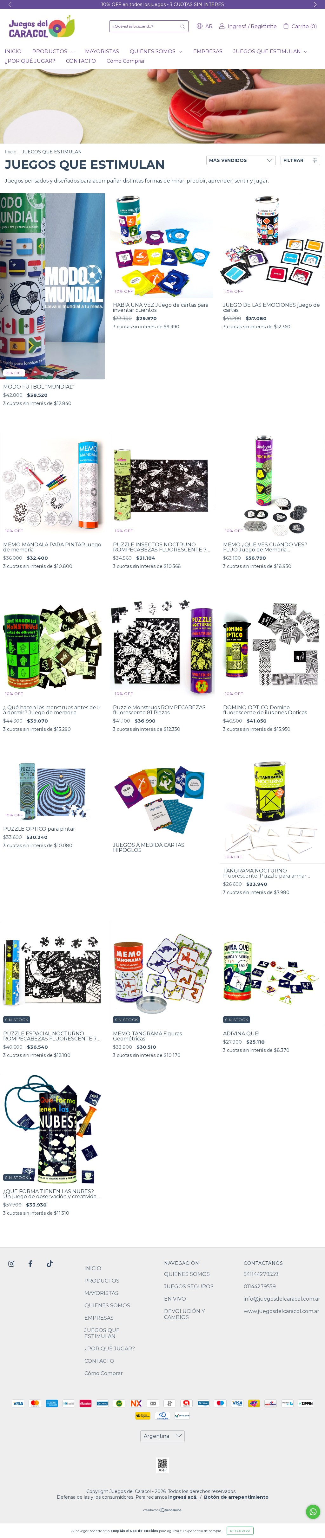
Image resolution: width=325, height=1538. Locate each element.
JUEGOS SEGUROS (189, 1287)
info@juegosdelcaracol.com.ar (282, 1299)
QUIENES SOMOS (153, 51)
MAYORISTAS (102, 51)
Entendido (240, 1530)
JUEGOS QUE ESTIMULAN (267, 51)
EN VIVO (175, 1299)
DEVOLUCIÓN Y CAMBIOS (184, 1314)
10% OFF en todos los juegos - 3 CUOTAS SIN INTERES (162, 4)
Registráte (264, 26)
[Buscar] (182, 26)
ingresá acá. (182, 1497)
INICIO (13, 51)
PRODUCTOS (50, 51)
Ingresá (237, 26)
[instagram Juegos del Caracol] (12, 1264)
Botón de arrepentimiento (236, 1497)
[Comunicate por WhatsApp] (313, 1512)
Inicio (11, 152)
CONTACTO (81, 61)
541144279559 (261, 1274)
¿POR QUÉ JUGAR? (30, 61)
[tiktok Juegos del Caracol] (49, 1264)
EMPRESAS (207, 51)
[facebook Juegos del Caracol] (31, 1264)
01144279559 (260, 1287)
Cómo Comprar (126, 61)
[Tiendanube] (162, 1511)
